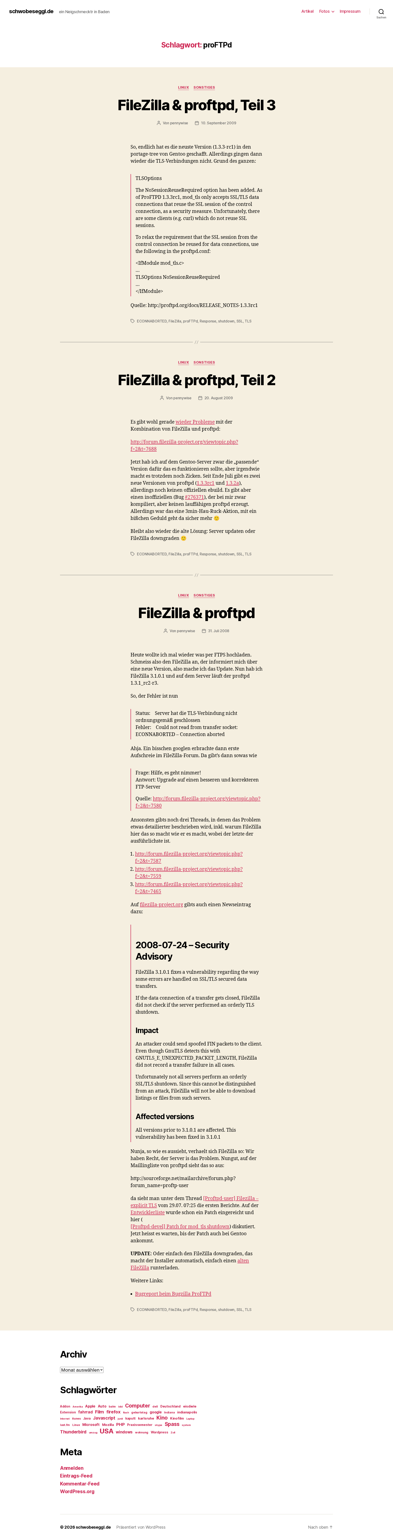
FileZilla (175, 321)
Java (87, 1418)
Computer (137, 1406)
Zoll (173, 1432)
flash (126, 1412)
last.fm (65, 1425)
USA (106, 1431)
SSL (240, 321)
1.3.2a (232, 483)
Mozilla (108, 1425)
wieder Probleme (195, 422)
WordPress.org (77, 1491)
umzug (93, 1432)
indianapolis (187, 1412)
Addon (65, 1406)
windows (124, 1432)
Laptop (190, 1418)
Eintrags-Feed (76, 1476)
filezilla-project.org (161, 905)
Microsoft (91, 1425)
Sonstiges (204, 87)
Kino (162, 1418)
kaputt (130, 1418)
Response (208, 321)
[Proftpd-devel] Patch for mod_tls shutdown (180, 1227)
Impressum (350, 11)
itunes (76, 1418)
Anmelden (71, 1468)
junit (120, 1418)
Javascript (104, 1418)
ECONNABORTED (152, 321)
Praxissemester (139, 1425)
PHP (120, 1424)
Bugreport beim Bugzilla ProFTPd (173, 1294)
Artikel (307, 11)
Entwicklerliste (148, 1213)
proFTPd (190, 321)
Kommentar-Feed (80, 1484)
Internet (65, 1418)
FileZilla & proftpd (196, 612)
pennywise (179, 123)
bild (120, 1406)
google (155, 1412)
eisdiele (189, 1406)
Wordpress (159, 1432)
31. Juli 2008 (218, 631)
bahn (112, 1406)
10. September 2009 (218, 123)
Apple (90, 1406)
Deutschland (170, 1406)
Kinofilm (177, 1418)
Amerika (78, 1406)
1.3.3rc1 (205, 483)
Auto (102, 1406)
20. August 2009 (218, 398)
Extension (68, 1412)
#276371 (194, 497)
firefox (113, 1412)
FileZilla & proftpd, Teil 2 (196, 380)
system (186, 1425)
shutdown (226, 321)
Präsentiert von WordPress (140, 1527)
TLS (248, 321)
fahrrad (85, 1412)
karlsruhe (146, 1418)
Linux (183, 87)
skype (158, 1425)
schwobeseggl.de (31, 11)
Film (99, 1412)
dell (155, 1406)
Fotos (324, 11)
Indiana (169, 1412)
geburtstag (139, 1412)
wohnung (141, 1432)
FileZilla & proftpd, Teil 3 (196, 105)
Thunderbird (73, 1432)
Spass (172, 1424)
